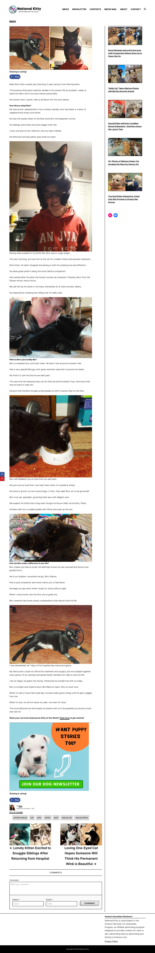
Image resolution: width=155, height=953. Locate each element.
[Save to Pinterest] (2, 478)
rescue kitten (81, 817)
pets (56, 817)
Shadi (20, 806)
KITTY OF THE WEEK (16, 812)
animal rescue (20, 817)
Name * (16, 899)
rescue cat (67, 817)
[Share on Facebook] (2, 474)
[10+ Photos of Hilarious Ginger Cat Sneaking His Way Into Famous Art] (125, 147)
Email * (49, 899)
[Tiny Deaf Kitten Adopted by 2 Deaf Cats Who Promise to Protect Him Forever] (125, 182)
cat (31, 817)
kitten (47, 817)
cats (39, 817)
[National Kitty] (25, 9)
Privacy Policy (111, 941)
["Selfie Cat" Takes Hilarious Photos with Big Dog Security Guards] (125, 74)
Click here (65, 718)
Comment (14, 880)
